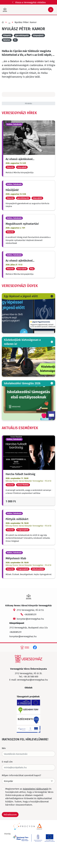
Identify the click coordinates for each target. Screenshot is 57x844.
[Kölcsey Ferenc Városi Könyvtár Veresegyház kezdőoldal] (5, 10)
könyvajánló (38, 35)
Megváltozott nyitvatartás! (22, 223)
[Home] (28, 659)
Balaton (6, 40)
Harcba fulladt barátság (20, 473)
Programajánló (22, 530)
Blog (31, 269)
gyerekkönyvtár (22, 35)
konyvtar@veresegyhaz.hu (30, 618)
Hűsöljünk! (12, 189)
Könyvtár (7, 35)
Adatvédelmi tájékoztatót (35, 788)
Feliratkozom (10, 814)
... (9, 22)
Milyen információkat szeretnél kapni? (21, 775)
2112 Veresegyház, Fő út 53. (30, 610)
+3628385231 (30, 614)
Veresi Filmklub (23, 485)
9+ (15, 40)
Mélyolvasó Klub (16, 558)
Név (4, 748)
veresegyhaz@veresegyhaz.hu (32, 679)
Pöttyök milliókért (17, 518)
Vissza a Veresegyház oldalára (30, 2)
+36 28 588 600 (31, 676)
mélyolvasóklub (38, 569)
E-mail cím (7, 761)
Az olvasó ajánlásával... (20, 158)
